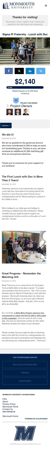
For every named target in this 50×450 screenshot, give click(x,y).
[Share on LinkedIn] (30, 71)
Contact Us (8, 409)
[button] (4, 51)
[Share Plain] (40, 71)
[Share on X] (19, 71)
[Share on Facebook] (9, 71)
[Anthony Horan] (26, 112)
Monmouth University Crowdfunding (19, 394)
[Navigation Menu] (45, 5)
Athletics (25, 372)
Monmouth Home (10, 406)
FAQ (5, 398)
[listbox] (25, 51)
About (5, 401)
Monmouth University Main (25, 364)
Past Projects (25, 380)
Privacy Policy (9, 404)
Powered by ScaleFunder (36, 419)
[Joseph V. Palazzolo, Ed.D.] (9, 112)
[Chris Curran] (18, 112)
